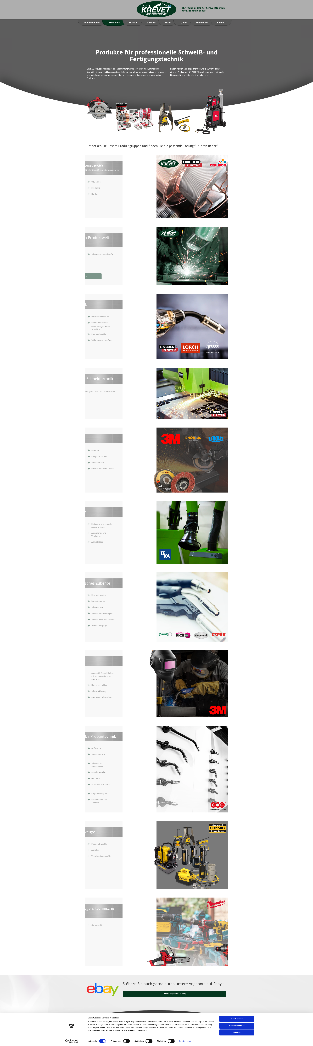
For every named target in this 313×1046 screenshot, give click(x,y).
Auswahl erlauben (237, 1026)
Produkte (113, 22)
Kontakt (221, 22)
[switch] (126, 1041)
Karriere (151, 22)
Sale (185, 22)
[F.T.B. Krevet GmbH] (156, 9)
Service (133, 22)
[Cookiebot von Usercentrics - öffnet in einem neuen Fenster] (71, 1041)
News (168, 22)
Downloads (202, 22)
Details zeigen (185, 1041)
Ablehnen (237, 1032)
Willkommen (91, 22)
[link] (93, 23)
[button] (113, 276)
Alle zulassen (237, 1019)
